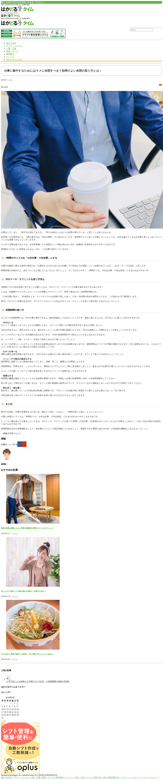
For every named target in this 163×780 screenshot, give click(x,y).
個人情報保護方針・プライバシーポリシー (122, 777)
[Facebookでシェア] (19, 444)
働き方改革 (11, 43)
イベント (10, 57)
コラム (10, 80)
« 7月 (3, 721)
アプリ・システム (14, 46)
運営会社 (98, 777)
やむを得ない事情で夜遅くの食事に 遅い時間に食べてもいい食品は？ (27, 654)
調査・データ (12, 51)
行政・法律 (80, 777)
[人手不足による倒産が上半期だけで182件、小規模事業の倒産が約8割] (8, 679)
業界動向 (10, 54)
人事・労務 (11, 49)
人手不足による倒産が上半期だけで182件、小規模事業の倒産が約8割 (37, 681)
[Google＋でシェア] (24, 444)
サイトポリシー (150, 777)
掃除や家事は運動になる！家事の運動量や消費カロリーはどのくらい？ (27, 528)
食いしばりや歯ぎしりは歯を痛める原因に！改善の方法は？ (23, 591)
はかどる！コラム (14, 59)
